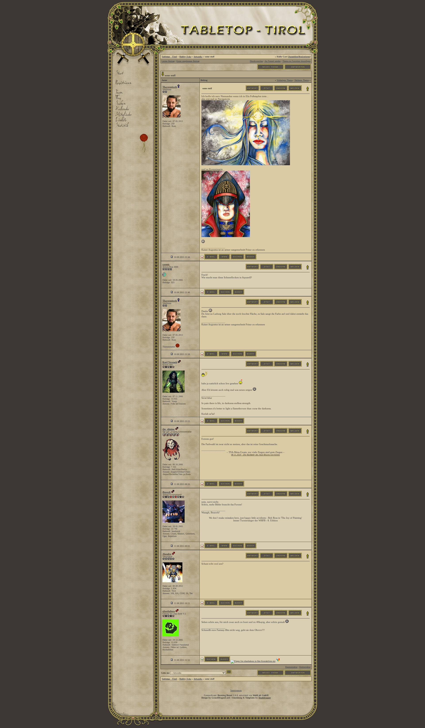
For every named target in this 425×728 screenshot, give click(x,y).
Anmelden (293, 56)
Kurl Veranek (169, 362)
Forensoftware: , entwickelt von (236, 695)
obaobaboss (168, 611)
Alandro (166, 554)
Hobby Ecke (185, 56)
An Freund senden (273, 61)
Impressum (236, 690)
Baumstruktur (291, 667)
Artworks (197, 56)
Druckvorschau (256, 61)
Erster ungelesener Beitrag (187, 61)
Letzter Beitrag (168, 61)
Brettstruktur (305, 667)
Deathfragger (265, 698)
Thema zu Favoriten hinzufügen (296, 61)
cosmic (166, 264)
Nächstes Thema (301, 80)
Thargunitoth (169, 87)
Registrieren (304, 56)
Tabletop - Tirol (169, 56)
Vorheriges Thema (285, 80)
